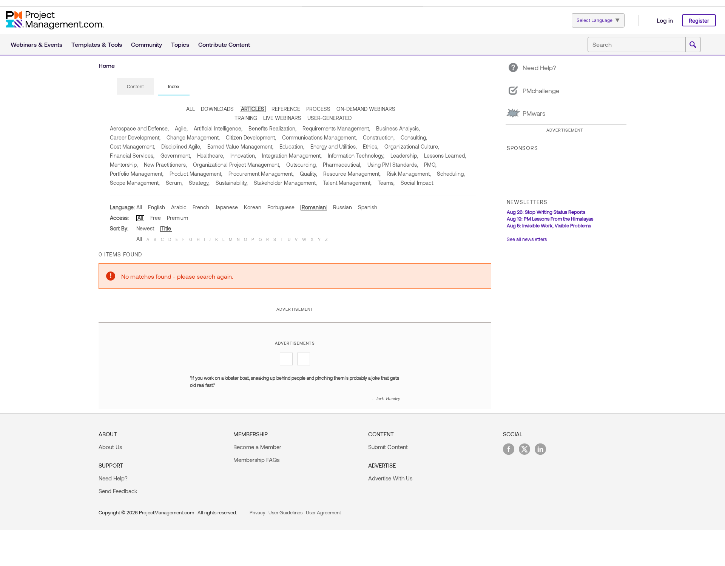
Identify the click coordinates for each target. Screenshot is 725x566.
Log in (665, 20)
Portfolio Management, (137, 173)
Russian (342, 207)
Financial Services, (132, 155)
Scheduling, (451, 173)
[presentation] (135, 86)
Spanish (367, 207)
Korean (252, 207)
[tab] (135, 86)
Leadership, (404, 155)
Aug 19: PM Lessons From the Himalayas (550, 219)
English (156, 207)
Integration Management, (292, 155)
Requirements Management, (336, 128)
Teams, (386, 182)
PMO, (430, 164)
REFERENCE (285, 109)
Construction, (379, 137)
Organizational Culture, (411, 146)
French (201, 207)
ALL (190, 109)
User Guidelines (285, 512)
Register (699, 20)
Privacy (257, 512)
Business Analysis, (398, 128)
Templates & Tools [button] (96, 44)
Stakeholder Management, (285, 182)
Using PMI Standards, (392, 164)
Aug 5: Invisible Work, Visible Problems (549, 225)
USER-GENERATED (329, 118)
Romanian (314, 207)
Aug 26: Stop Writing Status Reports (546, 212)
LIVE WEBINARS (282, 118)
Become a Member (257, 446)
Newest (145, 228)
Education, (291, 146)
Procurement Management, (261, 173)
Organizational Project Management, (236, 164)
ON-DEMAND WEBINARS (365, 109)
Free (155, 218)
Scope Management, (135, 182)
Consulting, (414, 137)
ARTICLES (252, 109)
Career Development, (135, 137)
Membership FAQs (256, 459)
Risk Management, (409, 173)
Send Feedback (118, 491)
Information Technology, (356, 155)
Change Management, (193, 137)
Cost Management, (132, 146)
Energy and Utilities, (333, 146)
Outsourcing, (301, 164)
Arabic (179, 207)
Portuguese (281, 207)
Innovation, (243, 155)
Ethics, (370, 146)
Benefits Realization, (272, 128)
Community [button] (146, 44)
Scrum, (174, 182)
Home (107, 65)
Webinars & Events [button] (36, 44)
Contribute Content (224, 44)
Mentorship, (124, 164)
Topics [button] (180, 44)
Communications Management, (319, 137)
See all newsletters (527, 239)
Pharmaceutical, (342, 164)
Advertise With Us (390, 478)
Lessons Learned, (445, 155)
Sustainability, (232, 182)
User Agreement (323, 512)
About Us (110, 446)
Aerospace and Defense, (139, 128)
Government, (175, 155)
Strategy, (199, 182)
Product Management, (196, 173)
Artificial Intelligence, (218, 128)
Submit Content (388, 446)
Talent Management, (347, 182)
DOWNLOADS (217, 109)
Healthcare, (210, 155)
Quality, (308, 173)
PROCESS (318, 109)
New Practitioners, (165, 164)
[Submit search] (692, 44)
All (139, 207)
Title (166, 228)
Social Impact (417, 182)
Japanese (226, 207)
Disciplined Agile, (181, 146)
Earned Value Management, (240, 146)
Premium (177, 218)
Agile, (181, 128)
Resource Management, (352, 173)
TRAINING (245, 118)
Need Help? (113, 478)
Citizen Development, (251, 137)
